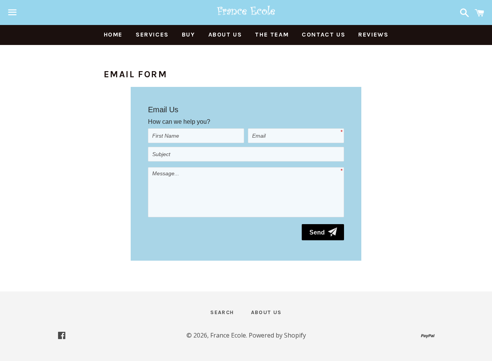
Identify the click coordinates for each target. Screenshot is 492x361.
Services (152, 34)
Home (113, 34)
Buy (188, 34)
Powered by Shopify (277, 335)
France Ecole (228, 335)
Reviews (373, 34)
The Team (272, 34)
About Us (225, 34)
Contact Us (323, 34)
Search (222, 312)
